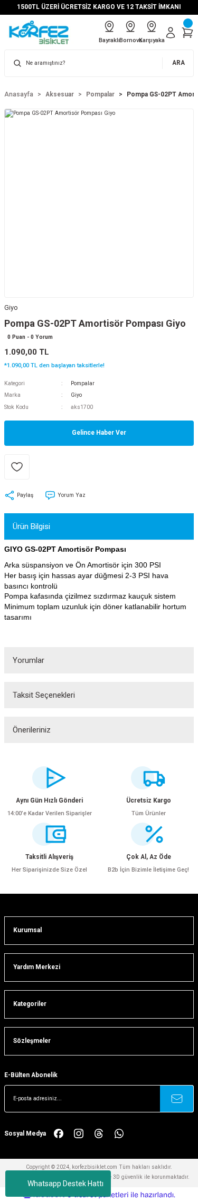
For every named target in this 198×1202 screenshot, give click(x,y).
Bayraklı (109, 40)
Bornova (130, 40)
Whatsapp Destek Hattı (65, 1183)
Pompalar (83, 383)
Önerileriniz (32, 730)
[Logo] (42, 32)
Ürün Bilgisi (31, 526)
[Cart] (187, 32)
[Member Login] (170, 32)
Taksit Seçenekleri (44, 695)
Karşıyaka (151, 40)
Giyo (76, 395)
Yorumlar (28, 660)
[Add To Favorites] (17, 467)
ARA (178, 62)
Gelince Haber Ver (99, 432)
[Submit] (177, 1098)
